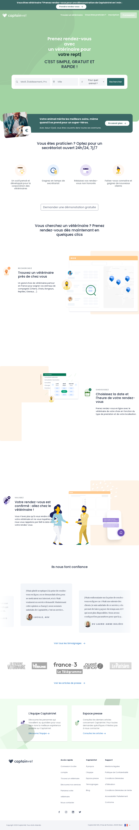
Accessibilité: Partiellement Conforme (116, 799)
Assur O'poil (50, 127)
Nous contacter (67, 802)
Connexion (129, 15)
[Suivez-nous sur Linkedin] (73, 812)
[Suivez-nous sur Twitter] (80, 812)
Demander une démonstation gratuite (69, 207)
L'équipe (89, 772)
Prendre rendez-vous (69, 6)
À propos (90, 766)
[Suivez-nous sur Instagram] (66, 812)
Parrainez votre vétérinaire (67, 793)
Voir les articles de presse (68, 683)
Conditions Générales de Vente (118, 790)
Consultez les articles (93, 733)
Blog (88, 790)
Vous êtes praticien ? (95, 14)
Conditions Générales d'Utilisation (114, 781)
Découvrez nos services (71, 784)
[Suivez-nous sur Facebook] (59, 812)
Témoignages (92, 784)
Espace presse (92, 778)
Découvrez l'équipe (38, 733)
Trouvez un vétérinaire (71, 15)
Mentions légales (112, 766)
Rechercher (115, 81)
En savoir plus (115, 123)
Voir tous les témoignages (68, 643)
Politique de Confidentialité (116, 772)
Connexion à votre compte (68, 769)
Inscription (113, 14)
